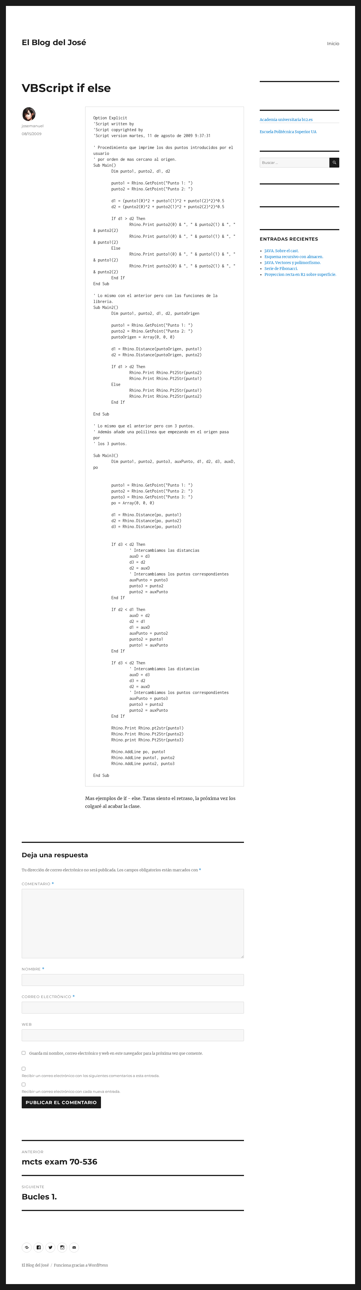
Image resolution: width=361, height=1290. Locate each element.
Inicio (333, 43)
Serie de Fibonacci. (281, 268)
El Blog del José (54, 42)
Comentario (38, 884)
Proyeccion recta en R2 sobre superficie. (300, 274)
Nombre (33, 969)
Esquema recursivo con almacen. (294, 256)
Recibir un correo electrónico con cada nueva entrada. (71, 1091)
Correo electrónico (48, 996)
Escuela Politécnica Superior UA (288, 131)
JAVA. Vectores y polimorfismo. (293, 262)
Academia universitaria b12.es (286, 119)
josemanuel (33, 126)
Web (27, 1024)
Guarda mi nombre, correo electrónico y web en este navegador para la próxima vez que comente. (116, 1053)
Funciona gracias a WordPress (81, 1265)
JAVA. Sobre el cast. (282, 251)
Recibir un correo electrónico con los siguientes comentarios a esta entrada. (91, 1075)
